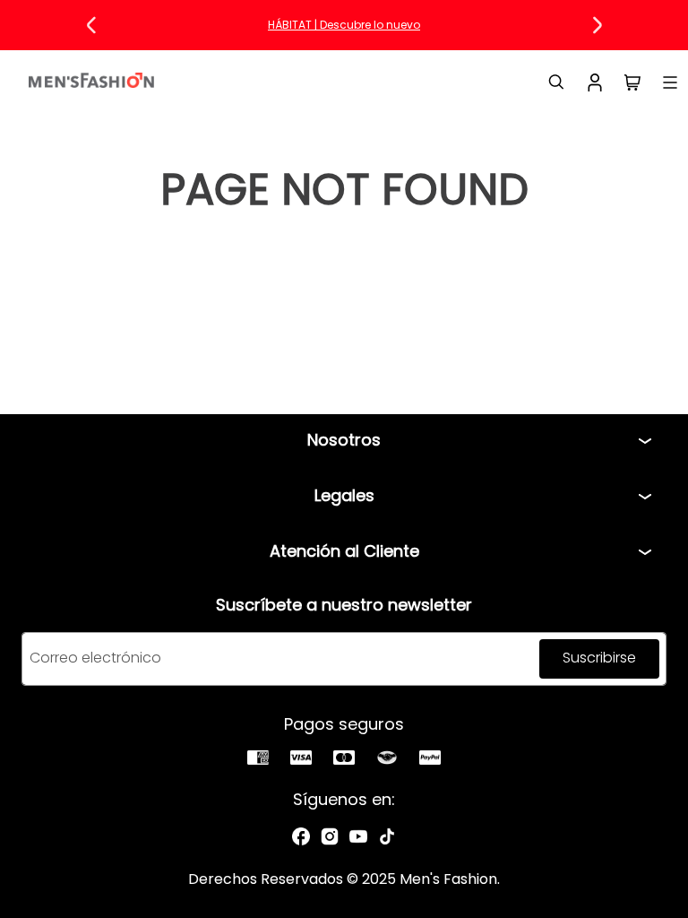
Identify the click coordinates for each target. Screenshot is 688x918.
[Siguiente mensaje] (597, 25)
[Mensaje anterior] (91, 25)
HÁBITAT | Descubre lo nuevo (344, 24)
